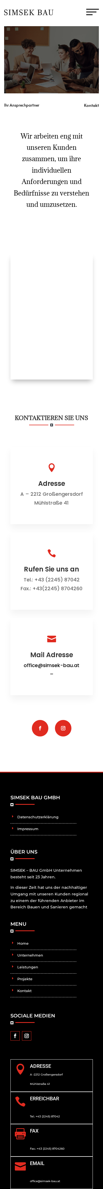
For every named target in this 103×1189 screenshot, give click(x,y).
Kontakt (24, 990)
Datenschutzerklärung (38, 817)
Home (23, 943)
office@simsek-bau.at (51, 665)
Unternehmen (30, 955)
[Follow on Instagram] (63, 728)
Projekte (24, 979)
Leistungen (27, 967)
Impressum (27, 829)
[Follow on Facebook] (40, 728)
